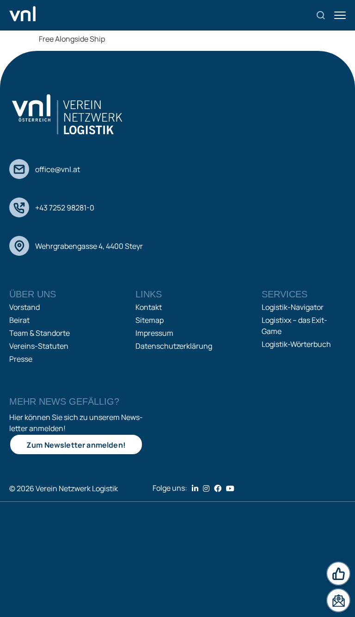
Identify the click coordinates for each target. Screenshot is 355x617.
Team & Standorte (39, 333)
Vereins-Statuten (38, 346)
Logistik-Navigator (293, 307)
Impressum (154, 333)
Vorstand (24, 307)
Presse (20, 359)
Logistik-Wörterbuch (296, 344)
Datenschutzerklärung (173, 346)
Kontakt (148, 307)
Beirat (19, 320)
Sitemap (149, 320)
